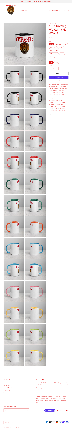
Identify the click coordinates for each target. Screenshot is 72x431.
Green (62, 53)
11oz (51, 62)
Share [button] (51, 114)
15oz (57, 62)
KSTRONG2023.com (9, 427)
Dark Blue (58, 44)
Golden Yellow (53, 53)
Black (51, 44)
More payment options (58, 80)
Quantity (50, 65)
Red (65, 44)
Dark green (52, 47)
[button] (61, 10)
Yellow (51, 56)
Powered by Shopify (17, 427)
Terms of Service (7, 392)
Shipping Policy (7, 385)
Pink (57, 50)
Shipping (50, 39)
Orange (60, 47)
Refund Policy (7, 383)
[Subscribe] (27, 410)
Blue (51, 50)
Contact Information (8, 387)
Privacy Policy (7, 390)
